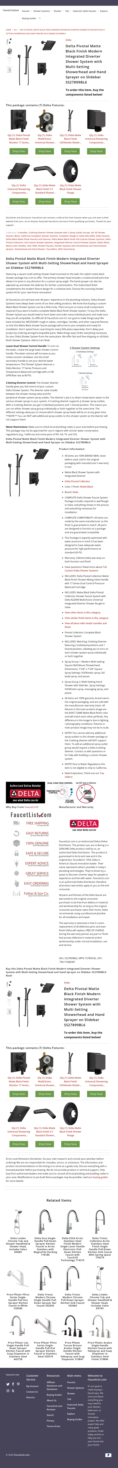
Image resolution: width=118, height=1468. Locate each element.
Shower (58, 11)
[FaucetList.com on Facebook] (13, 1384)
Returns (30, 1397)
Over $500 (32, 245)
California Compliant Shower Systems (39, 235)
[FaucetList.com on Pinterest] (18, 1384)
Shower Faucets (46, 245)
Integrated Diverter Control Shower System (75, 242)
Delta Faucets (102, 235)
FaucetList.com (21, 1454)
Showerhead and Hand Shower (30, 249)
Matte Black (103, 242)
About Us (51, 1400)
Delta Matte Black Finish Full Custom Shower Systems (78, 239)
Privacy (50, 1420)
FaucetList (31, 807)
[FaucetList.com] (11, 10)
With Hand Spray (66, 249)
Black (17, 235)
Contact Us (32, 1391)
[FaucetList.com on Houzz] (13, 1391)
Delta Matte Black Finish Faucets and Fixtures (28, 239)
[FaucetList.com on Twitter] (8, 1384)
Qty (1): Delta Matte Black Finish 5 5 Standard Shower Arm (44, 189)
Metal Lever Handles (16, 245)
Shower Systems (42, 11)
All (92, 232)
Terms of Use (53, 1426)
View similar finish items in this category (87, 618)
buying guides (100, 1177)
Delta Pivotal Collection (77, 481)
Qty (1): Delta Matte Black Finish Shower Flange (70, 189)
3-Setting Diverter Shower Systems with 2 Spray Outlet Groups (59, 232)
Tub (67, 11)
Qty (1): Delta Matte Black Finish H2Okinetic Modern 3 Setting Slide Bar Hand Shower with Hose (70, 139)
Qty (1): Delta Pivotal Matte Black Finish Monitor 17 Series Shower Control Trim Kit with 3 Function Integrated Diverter (18, 139)
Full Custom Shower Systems (38, 242)
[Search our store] (39, 18)
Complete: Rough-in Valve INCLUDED (77, 235)
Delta (68, 40)
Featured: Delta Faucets (84, 11)
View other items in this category (83, 612)
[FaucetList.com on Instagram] (8, 1391)
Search (50, 1415)
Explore (104, 11)
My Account (32, 1386)
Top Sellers (51, 249)
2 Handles (22, 232)
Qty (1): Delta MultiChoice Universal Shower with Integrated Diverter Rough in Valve (44, 139)
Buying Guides (29, 18)
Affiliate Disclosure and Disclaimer (54, 1386)
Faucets (25, 11)
